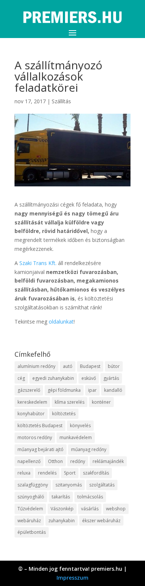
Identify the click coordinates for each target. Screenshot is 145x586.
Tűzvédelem (30, 508)
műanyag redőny (88, 449)
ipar (92, 390)
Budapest (90, 366)
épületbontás (31, 532)
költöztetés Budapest (39, 425)
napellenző (29, 461)
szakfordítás (96, 473)
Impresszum (72, 577)
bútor (114, 366)
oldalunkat (61, 321)
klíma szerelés (69, 402)
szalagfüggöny (32, 485)
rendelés (47, 473)
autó (67, 366)
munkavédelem (75, 437)
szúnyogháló (30, 497)
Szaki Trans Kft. (38, 263)
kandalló (113, 390)
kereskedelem (32, 402)
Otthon (55, 461)
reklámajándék (108, 461)
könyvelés (80, 425)
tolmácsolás (90, 497)
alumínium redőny (36, 366)
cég (21, 378)
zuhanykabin (61, 520)
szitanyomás (68, 485)
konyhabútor (31, 413)
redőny (77, 461)
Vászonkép (62, 508)
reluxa (23, 473)
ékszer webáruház (101, 520)
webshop (116, 508)
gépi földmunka (64, 390)
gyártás (111, 378)
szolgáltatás (102, 485)
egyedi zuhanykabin (53, 378)
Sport (69, 473)
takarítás (61, 497)
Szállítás (61, 101)
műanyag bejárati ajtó (40, 449)
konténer (101, 402)
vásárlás (90, 508)
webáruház (29, 520)
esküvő (88, 378)
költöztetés (63, 413)
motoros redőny (34, 437)
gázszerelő (28, 390)
